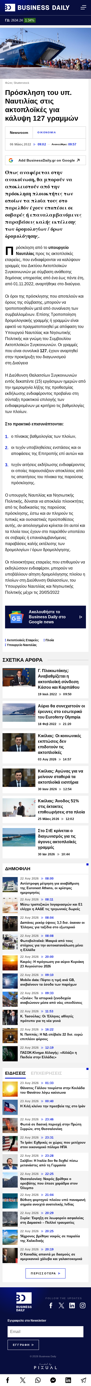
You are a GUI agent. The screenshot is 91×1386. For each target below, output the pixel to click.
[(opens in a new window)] (7, 1380)
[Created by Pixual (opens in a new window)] (45, 1366)
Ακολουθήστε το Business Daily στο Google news (47, 617)
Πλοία (50, 640)
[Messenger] (53, 1380)
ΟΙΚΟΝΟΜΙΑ (46, 132)
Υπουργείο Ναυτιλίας (22, 645)
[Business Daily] (37, 7)
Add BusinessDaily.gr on (46, 160)
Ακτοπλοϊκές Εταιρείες (23, 640)
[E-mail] (83, 1380)
